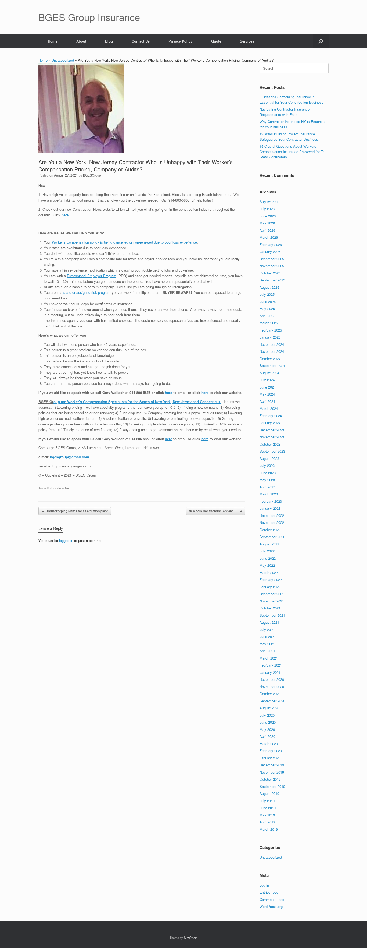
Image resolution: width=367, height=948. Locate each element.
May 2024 (267, 394)
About (81, 41)
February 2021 (271, 665)
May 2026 (267, 222)
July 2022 (267, 551)
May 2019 (267, 814)
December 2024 (272, 344)
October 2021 (270, 608)
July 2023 (267, 465)
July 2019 (267, 800)
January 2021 (270, 672)
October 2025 (270, 273)
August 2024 (269, 372)
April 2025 (267, 315)
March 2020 (269, 743)
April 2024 (267, 401)
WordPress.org (271, 906)
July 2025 (267, 294)
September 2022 (272, 536)
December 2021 (272, 593)
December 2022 (272, 515)
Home (52, 41)
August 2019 (269, 793)
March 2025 (269, 322)
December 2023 (272, 429)
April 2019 (267, 821)
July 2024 (267, 379)
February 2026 (271, 244)
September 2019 (272, 786)
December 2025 (272, 258)
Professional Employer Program (91, 275)
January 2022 (270, 586)
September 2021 (272, 615)
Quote (216, 41)
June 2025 (268, 301)
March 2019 (269, 829)
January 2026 (270, 251)
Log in (264, 885)
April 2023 (267, 486)
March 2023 (269, 493)
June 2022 (268, 558)
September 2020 (272, 700)
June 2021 (268, 636)
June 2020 (268, 722)
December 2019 (272, 764)
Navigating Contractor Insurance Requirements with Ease (285, 112)
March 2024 (269, 408)
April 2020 (267, 736)
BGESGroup (92, 175)
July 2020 (267, 715)
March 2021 (269, 658)
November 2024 (272, 351)
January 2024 (270, 422)
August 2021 (269, 622)
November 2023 (272, 436)
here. (66, 214)
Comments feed (272, 899)
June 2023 (268, 472)
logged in (66, 540)
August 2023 (269, 458)
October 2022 (270, 529)
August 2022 (269, 544)
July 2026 (267, 208)
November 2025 (272, 265)
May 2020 (267, 729)
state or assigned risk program (87, 292)
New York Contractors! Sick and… (215, 511)
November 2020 (272, 686)
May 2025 (267, 308)
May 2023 (267, 479)
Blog (109, 41)
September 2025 (272, 280)
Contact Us (141, 41)
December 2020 (272, 679)
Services (247, 41)
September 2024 (272, 365)
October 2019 (270, 779)
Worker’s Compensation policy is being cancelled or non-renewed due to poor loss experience (124, 242)
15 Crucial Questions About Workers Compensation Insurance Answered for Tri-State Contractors (293, 151)
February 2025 (271, 330)
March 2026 (269, 237)
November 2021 (272, 601)
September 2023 (272, 451)
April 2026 (267, 230)
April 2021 (267, 650)
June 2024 (268, 387)
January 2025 (270, 337)
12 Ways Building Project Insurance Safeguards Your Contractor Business (289, 136)
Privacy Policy (180, 41)
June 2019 (268, 807)
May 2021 (267, 643)
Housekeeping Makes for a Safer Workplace (74, 511)
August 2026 (269, 201)
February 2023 (271, 501)
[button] (321, 41)
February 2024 (271, 415)
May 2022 (267, 565)
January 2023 (270, 508)
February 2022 (271, 579)
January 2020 (270, 757)
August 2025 (269, 287)
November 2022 (272, 522)
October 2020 (270, 693)
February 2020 (271, 750)
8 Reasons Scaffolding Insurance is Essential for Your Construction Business (291, 99)
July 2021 (267, 629)
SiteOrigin (190, 937)
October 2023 (270, 444)
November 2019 (272, 772)
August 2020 (269, 707)
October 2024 (270, 358)
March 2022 (269, 572)
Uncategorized (63, 60)
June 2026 (268, 216)
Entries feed (269, 892)
